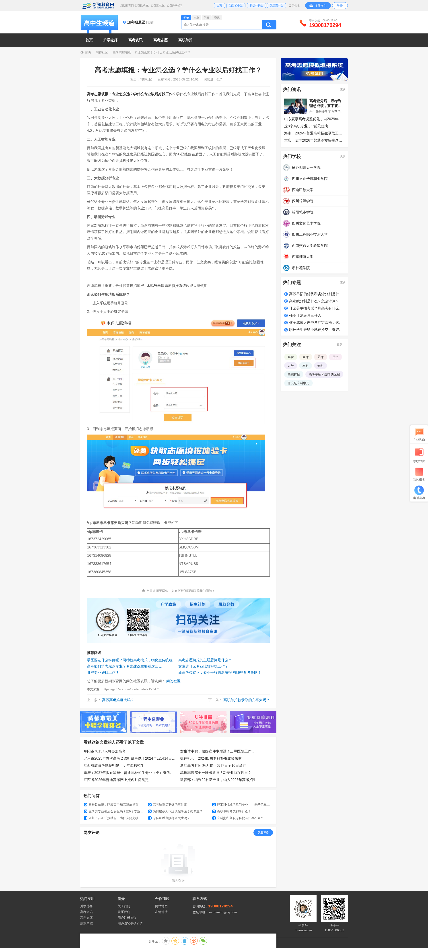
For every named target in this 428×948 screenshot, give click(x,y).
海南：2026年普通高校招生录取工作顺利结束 (314, 133)
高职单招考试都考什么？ (232, 811)
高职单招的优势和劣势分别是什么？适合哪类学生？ (316, 294)
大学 (291, 365)
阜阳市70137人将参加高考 (105, 751)
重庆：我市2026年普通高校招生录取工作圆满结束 (314, 140)
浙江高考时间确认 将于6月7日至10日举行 (213, 765)
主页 (219, 5)
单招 (335, 357)
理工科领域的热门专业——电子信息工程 (243, 804)
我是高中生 (276, 5)
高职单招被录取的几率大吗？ (246, 700)
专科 (320, 365)
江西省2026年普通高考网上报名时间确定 (116, 780)
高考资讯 (86, 912)
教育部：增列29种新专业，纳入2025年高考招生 (218, 780)
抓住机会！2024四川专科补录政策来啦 (211, 758)
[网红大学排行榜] (103, 722)
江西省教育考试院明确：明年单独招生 (114, 765)
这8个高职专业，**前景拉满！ (308, 126)
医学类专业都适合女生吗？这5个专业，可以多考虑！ (114, 811)
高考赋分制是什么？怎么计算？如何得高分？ (316, 301)
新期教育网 (98, 5)
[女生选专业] (203, 722)
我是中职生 (256, 5)
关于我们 (124, 906)
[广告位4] (253, 722)
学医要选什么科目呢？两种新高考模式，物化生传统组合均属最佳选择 (132, 660)
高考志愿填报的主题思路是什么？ (205, 660)
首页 (89, 40)
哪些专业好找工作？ (103, 672)
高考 (305, 357)
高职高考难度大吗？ (118, 700)
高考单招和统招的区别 (324, 374)
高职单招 (86, 923)
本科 (305, 365)
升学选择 (86, 906)
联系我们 (124, 912)
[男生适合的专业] (153, 722)
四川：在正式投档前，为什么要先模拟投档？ (114, 818)
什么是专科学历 (298, 383)
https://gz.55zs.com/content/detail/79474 (131, 689)
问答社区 (102, 52)
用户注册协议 (127, 917)
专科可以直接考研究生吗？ (169, 818)
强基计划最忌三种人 (305, 315)
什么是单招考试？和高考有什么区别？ (316, 308)
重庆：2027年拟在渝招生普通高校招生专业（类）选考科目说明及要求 (130, 773)
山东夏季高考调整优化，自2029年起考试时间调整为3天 (314, 119)
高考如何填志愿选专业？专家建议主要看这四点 (124, 666)
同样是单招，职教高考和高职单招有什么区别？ (114, 804)
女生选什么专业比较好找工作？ (203, 666)
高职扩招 (294, 374)
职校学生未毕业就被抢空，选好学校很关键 (316, 330)
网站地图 (161, 906)
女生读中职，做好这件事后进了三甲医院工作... (217, 751)
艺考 (320, 357)
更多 (343, 89)
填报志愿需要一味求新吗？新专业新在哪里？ (215, 773)
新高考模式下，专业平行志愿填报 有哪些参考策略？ (219, 672)
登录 (340, 6)
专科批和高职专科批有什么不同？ (238, 818)
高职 (291, 357)
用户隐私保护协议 (130, 923)
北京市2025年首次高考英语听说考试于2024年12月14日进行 (130, 758)
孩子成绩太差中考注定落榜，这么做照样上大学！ (316, 322)
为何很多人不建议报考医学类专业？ (175, 811)
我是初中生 (236, 5)
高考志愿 (86, 917)
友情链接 (161, 912)
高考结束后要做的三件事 (167, 804)
